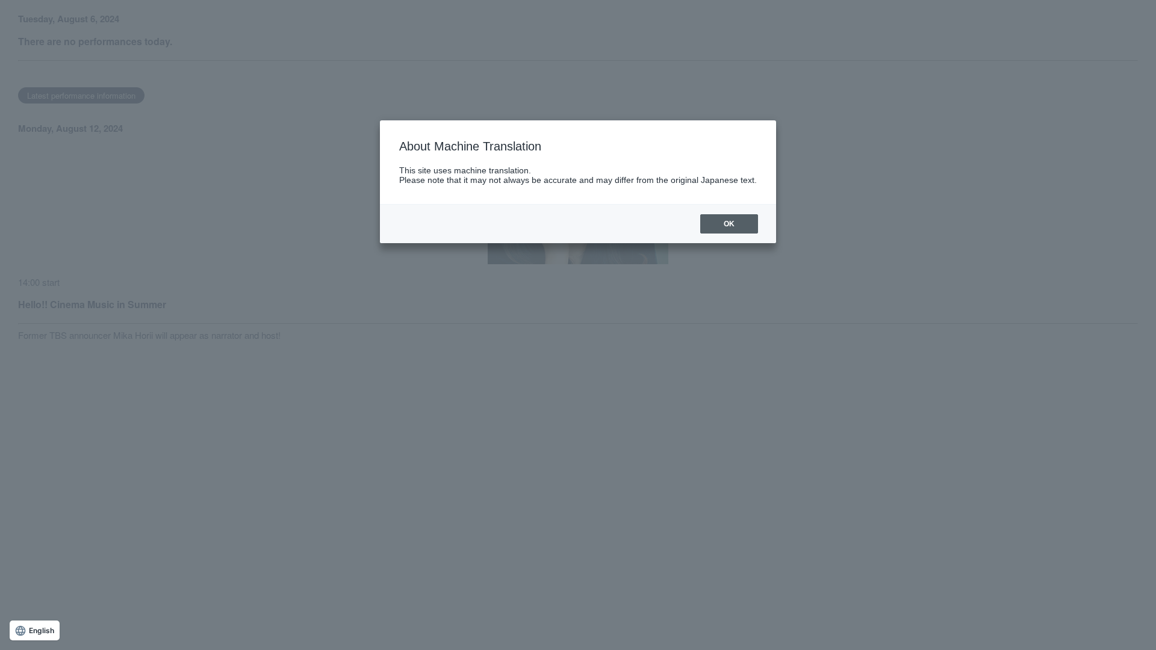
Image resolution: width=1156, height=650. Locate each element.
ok (729, 224)
